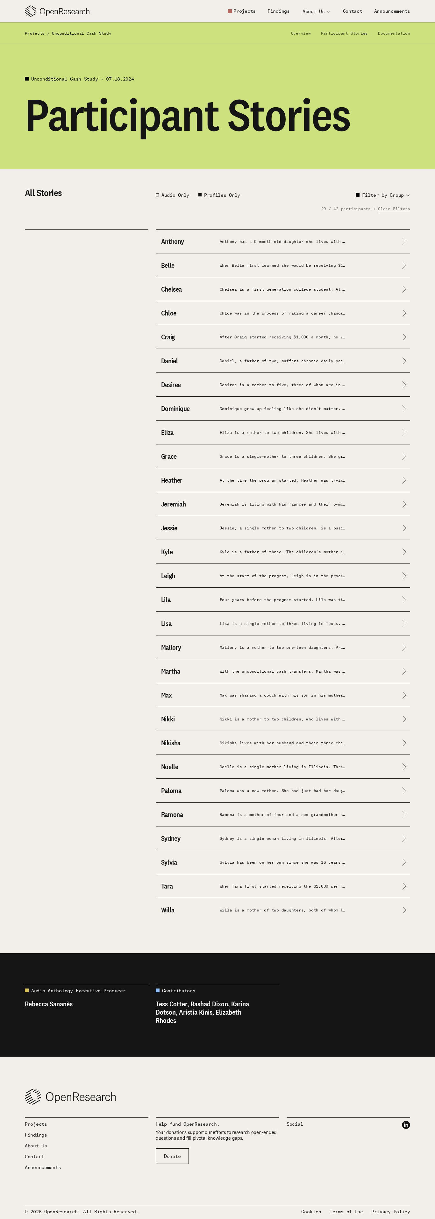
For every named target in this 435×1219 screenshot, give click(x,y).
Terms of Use (346, 1211)
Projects (244, 11)
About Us (36, 1145)
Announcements (392, 11)
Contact (352, 11)
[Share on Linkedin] (406, 1125)
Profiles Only (222, 195)
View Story (39, 258)
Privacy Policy (390, 1211)
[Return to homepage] (57, 11)
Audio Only (175, 195)
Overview (301, 33)
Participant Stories (344, 33)
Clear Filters (394, 208)
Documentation (394, 33)
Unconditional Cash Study (81, 33)
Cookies (311, 1211)
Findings (278, 11)
